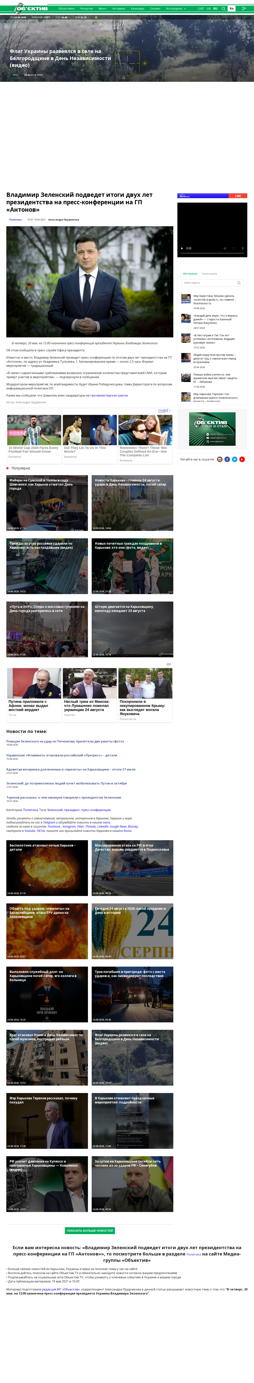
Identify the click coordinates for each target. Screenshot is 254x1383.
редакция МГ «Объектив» (61, 1289)
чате (106, 822)
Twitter (234, 459)
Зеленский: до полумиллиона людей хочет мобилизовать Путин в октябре (66, 783)
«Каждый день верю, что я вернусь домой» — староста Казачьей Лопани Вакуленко (215, 319)
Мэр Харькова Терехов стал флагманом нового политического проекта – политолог (215, 397)
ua (209, 9)
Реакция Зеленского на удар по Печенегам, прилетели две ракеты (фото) (65, 741)
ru (215, 9)
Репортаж (86, 8)
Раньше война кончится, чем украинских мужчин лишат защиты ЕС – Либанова (215, 378)
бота (127, 831)
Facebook (54, 826)
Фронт (103, 8)
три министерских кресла (109, 395)
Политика (15, 219)
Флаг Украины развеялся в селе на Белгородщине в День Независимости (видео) (60, 58)
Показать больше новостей (90, 1230)
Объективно (67, 8)
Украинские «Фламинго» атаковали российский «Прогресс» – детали (61, 755)
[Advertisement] (127, 108)
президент (72, 810)
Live (201, 9)
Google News (118, 826)
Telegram (49, 822)
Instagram (69, 826)
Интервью (118, 8)
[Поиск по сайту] (223, 9)
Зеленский (54, 810)
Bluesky (133, 826)
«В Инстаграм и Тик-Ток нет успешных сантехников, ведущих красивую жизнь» (214, 338)
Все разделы (174, 8)
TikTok (41, 831)
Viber (80, 826)
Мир (15, 74)
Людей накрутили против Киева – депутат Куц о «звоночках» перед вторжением (214, 358)
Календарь (137, 8)
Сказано (155, 8)
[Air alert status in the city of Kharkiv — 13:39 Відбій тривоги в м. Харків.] (96, 17)
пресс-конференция (95, 810)
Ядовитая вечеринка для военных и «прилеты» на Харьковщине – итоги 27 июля (70, 769)
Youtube (30, 831)
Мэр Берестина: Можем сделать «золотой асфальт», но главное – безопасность (214, 299)
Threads (90, 826)
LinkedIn (102, 826)
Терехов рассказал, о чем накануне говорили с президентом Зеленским (63, 797)
